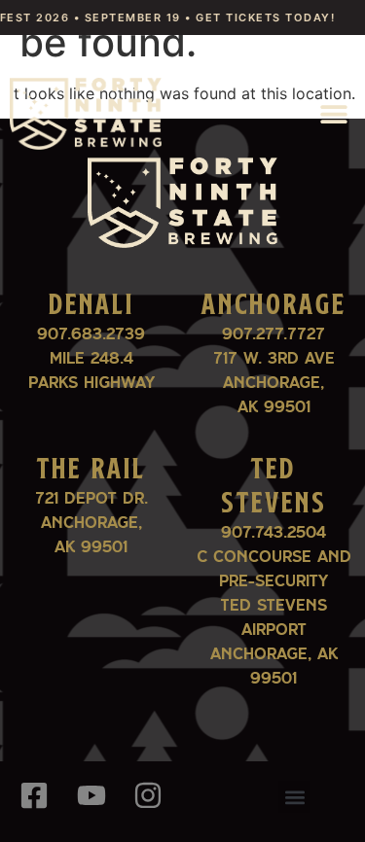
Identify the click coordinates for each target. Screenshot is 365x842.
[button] (333, 113)
